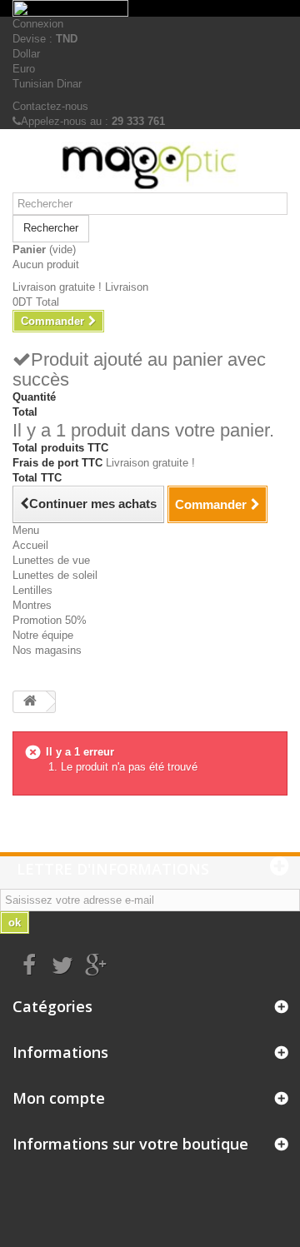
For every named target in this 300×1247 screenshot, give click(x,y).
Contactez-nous (50, 106)
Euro (23, 68)
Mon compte (58, 1098)
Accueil (30, 545)
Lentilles (32, 590)
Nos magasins (47, 650)
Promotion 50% (49, 620)
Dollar (26, 53)
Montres (32, 605)
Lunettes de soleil (55, 575)
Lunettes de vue (51, 560)
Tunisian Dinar (47, 83)
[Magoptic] (150, 167)
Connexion (37, 23)
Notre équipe (42, 635)
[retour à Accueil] (30, 701)
